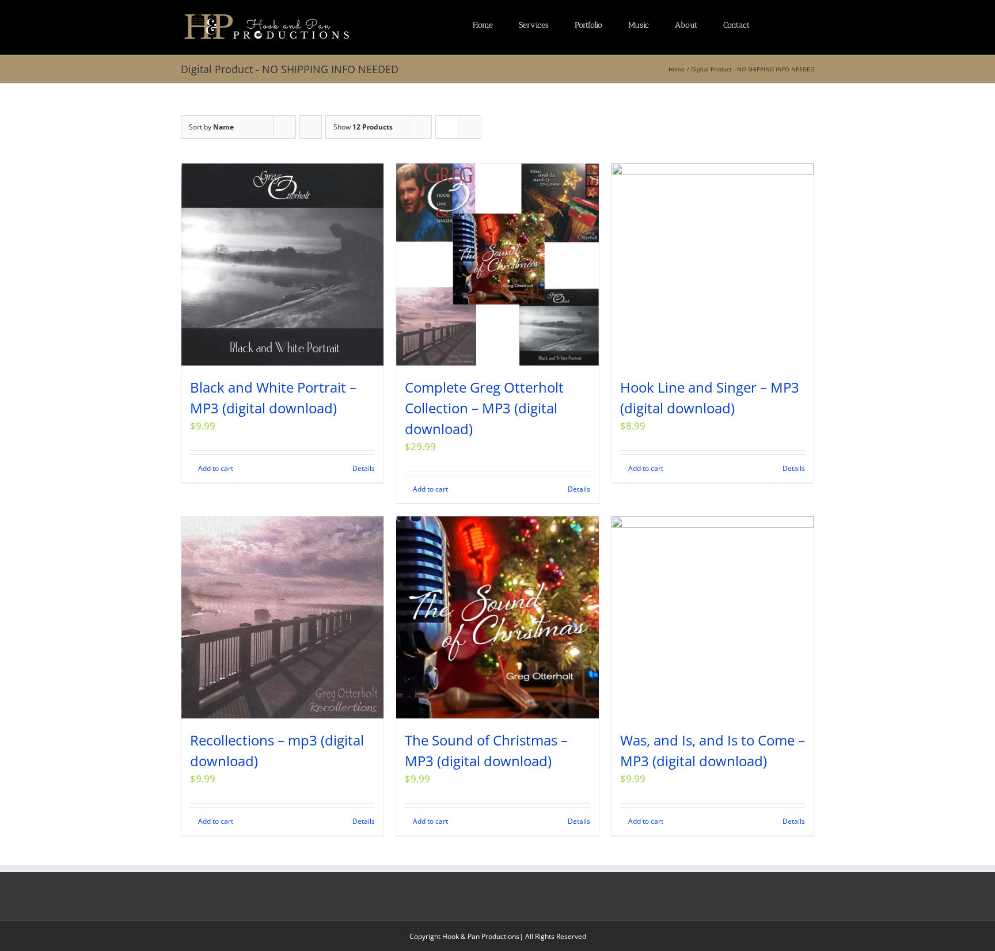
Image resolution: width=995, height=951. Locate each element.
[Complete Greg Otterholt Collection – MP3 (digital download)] (497, 264)
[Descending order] (310, 127)
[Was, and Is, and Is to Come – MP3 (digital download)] (713, 617)
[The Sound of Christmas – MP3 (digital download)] (497, 617)
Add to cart (215, 468)
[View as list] (469, 127)
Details (363, 468)
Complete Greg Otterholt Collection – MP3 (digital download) (484, 408)
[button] (811, 24)
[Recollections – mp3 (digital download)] (282, 617)
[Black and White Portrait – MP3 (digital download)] (282, 264)
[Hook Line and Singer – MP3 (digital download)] (713, 264)
